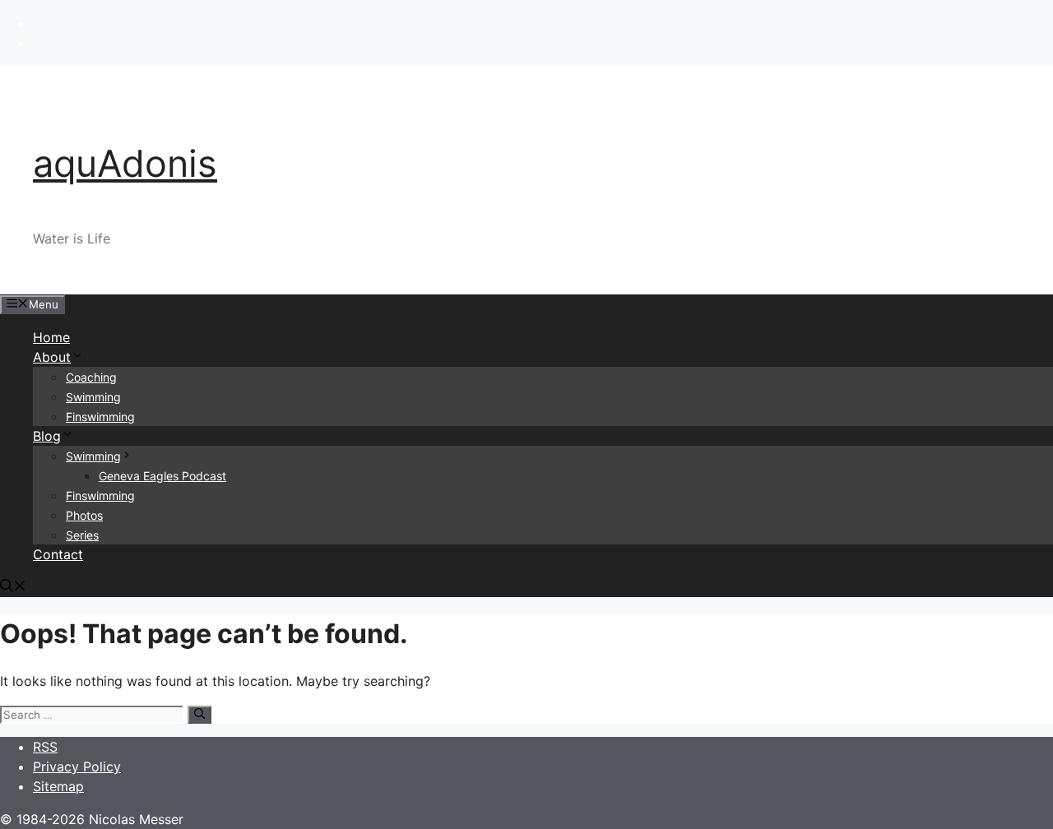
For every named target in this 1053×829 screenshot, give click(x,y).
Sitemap (58, 786)
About (52, 357)
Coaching (91, 377)
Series (82, 535)
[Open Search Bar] (13, 587)
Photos (84, 515)
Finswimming (100, 417)
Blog (47, 436)
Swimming (93, 397)
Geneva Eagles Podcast (162, 476)
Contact (58, 554)
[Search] (199, 715)
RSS (45, 747)
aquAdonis (125, 163)
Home (51, 337)
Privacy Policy (77, 766)
